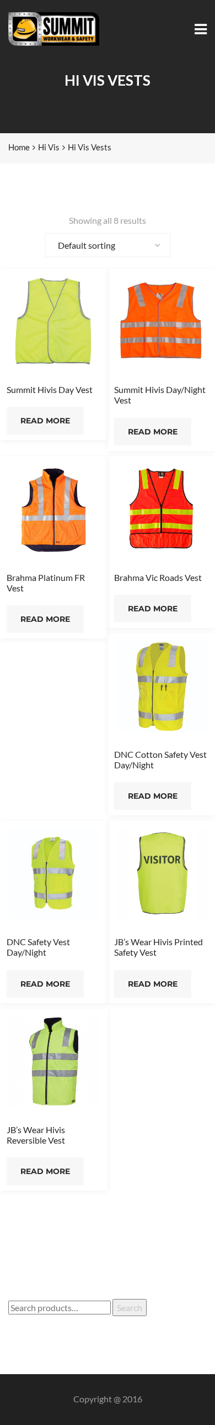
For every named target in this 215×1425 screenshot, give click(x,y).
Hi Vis (49, 147)
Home (19, 147)
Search (129, 1307)
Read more (45, 421)
